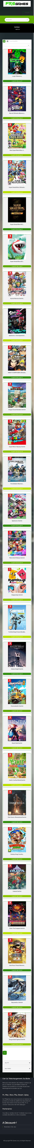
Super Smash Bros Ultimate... (17, 187)
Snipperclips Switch (17, 595)
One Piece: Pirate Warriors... (17, 965)
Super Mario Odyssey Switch (17, 446)
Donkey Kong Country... (17, 854)
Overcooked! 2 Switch (17, 706)
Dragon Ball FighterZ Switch (17, 1039)
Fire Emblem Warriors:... (17, 483)
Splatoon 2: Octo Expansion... (17, 335)
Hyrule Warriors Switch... (17, 298)
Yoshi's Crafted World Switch (17, 780)
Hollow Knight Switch (17, 669)
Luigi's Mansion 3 (17, 76)
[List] (7, 41)
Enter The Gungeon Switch (17, 928)
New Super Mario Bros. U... (17, 150)
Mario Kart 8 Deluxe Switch (17, 558)
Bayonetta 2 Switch (17, 1002)
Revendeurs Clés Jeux (10, 1127)
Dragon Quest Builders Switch (17, 409)
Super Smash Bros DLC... (17, 224)
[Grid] (4, 41)
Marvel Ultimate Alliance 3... (17, 113)
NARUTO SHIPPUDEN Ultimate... (17, 372)
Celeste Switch (17, 891)
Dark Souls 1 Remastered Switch (17, 817)
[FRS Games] (17, 4)
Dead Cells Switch (17, 743)
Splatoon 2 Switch (17, 520)
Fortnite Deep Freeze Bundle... (17, 632)
